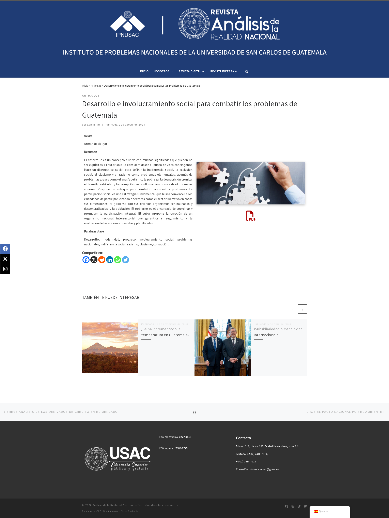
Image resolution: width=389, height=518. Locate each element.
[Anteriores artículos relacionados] (292, 309)
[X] (93, 259)
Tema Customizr (130, 511)
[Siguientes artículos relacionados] (302, 309)
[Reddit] (101, 259)
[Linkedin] (109, 259)
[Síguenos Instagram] (293, 506)
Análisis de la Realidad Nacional (114, 505)
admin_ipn (94, 124)
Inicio (85, 85)
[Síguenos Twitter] (305, 506)
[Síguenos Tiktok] (299, 506)
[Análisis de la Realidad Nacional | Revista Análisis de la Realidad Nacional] (194, 32)
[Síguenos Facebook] (286, 506)
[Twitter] (125, 259)
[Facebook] (86, 259)
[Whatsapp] (117, 259)
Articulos (96, 85)
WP (99, 511)
